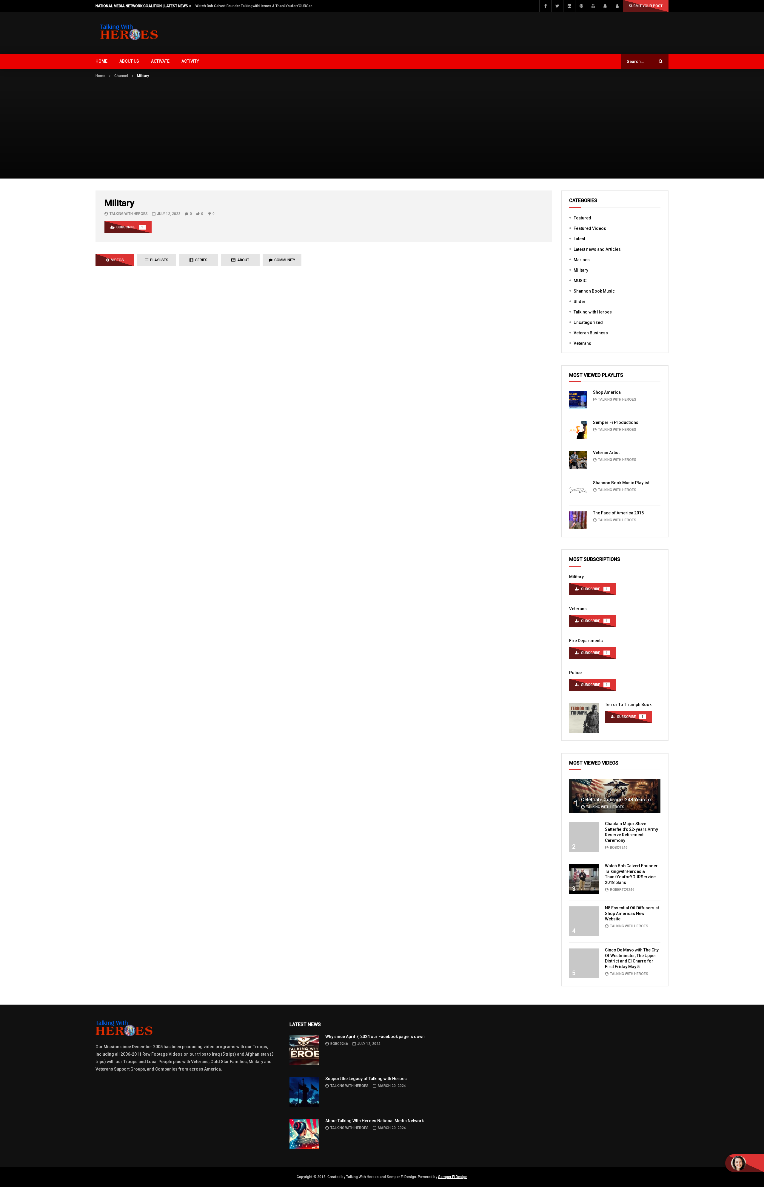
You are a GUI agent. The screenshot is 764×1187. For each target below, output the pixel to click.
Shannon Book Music (594, 291)
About (242, 260)
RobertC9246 (622, 890)
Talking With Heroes (129, 214)
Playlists (158, 260)
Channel (121, 76)
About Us (129, 61)
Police (575, 672)
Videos (116, 260)
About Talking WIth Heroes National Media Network (374, 1120)
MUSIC (580, 280)
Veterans (582, 343)
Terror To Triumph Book (628, 704)
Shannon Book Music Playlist (621, 482)
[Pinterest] (581, 6)
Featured (582, 218)
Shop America (607, 392)
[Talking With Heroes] (130, 32)
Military (581, 270)
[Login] (617, 6)
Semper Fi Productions (615, 422)
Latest (579, 238)
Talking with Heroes (593, 312)
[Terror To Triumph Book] (584, 718)
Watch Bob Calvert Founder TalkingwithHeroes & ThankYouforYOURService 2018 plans (255, 6)
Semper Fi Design (452, 1177)
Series (200, 260)
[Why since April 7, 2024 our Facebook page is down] (304, 1050)
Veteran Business (591, 332)
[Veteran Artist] (578, 460)
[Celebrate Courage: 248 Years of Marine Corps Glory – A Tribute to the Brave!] (614, 796)
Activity (190, 61)
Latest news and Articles (597, 249)
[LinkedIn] (569, 6)
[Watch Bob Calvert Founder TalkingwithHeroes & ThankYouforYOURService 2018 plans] (584, 879)
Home (101, 61)
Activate (160, 61)
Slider (580, 301)
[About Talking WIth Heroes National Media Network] (304, 1134)
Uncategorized (588, 322)
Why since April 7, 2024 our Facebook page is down (375, 1036)
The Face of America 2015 (618, 513)
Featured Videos (590, 228)
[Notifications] (605, 6)
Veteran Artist (606, 452)
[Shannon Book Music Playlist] (578, 490)
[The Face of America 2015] (578, 520)
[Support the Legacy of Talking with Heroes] (304, 1092)
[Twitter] (557, 6)
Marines (582, 259)
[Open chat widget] (744, 1163)
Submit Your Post (646, 6)
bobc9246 (619, 847)
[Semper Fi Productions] (578, 430)
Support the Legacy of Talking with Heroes (366, 1078)
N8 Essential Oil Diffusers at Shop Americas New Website (632, 913)
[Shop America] (578, 400)
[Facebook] (545, 6)
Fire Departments (586, 640)
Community (283, 260)
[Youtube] (593, 6)
